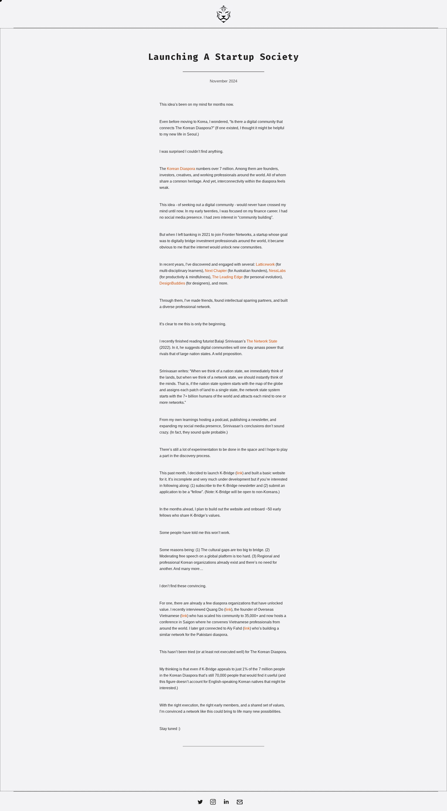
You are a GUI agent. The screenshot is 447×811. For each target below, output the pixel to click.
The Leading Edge (227, 277)
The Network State (262, 341)
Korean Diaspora (181, 169)
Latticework (265, 264)
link (239, 473)
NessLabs (277, 271)
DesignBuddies (172, 283)
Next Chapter (216, 271)
